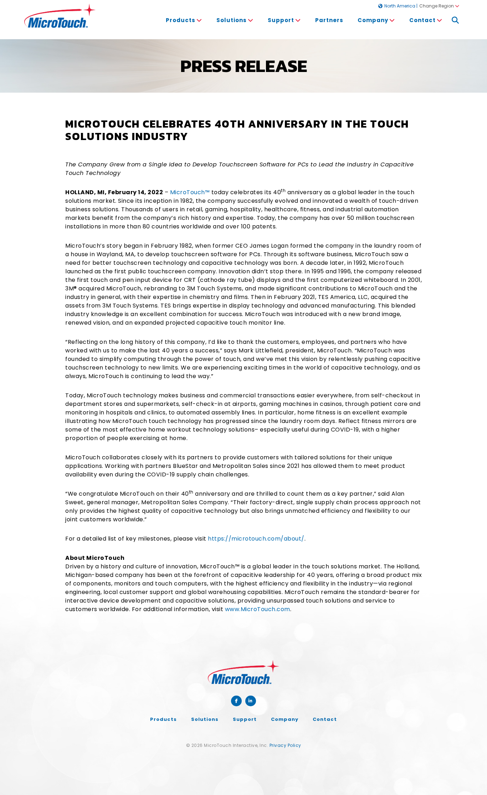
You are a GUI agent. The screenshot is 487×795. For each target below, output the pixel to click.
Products (180, 20)
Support (245, 719)
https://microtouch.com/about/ (256, 539)
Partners (329, 20)
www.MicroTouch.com (257, 609)
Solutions (205, 719)
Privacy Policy (285, 745)
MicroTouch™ (190, 192)
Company (284, 719)
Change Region (436, 6)
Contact (325, 719)
